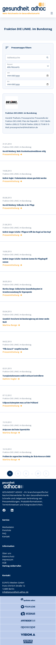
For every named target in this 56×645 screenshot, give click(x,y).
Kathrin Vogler (10, 378)
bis (8, 81)
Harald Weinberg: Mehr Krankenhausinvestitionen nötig (24, 151)
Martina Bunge (10, 325)
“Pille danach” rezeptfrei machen (15, 348)
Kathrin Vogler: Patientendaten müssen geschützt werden (25, 178)
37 (38, 473)
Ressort (10, 64)
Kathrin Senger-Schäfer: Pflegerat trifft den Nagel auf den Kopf (27, 232)
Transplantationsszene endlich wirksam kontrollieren (23, 375)
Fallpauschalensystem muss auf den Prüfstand (20, 402)
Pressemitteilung (11, 154)
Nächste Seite (46, 473)
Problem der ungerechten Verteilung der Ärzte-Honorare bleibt (26, 456)
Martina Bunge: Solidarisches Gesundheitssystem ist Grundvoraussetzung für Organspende (22, 290)
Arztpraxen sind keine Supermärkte (16, 429)
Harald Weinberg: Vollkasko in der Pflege (18, 205)
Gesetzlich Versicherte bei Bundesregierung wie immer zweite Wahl (26, 320)
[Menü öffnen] (51, 13)
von (8, 73)
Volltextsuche (13, 57)
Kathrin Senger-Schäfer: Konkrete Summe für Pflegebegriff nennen (25, 260)
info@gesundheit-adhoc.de (15, 592)
